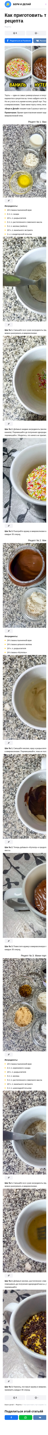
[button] (15, 33)
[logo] (18, 4)
